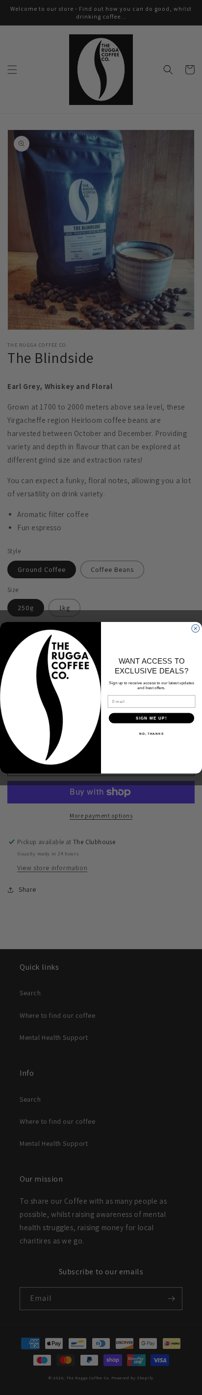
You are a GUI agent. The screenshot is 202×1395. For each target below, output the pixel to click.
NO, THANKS (151, 733)
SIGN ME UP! (151, 718)
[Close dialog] (196, 628)
